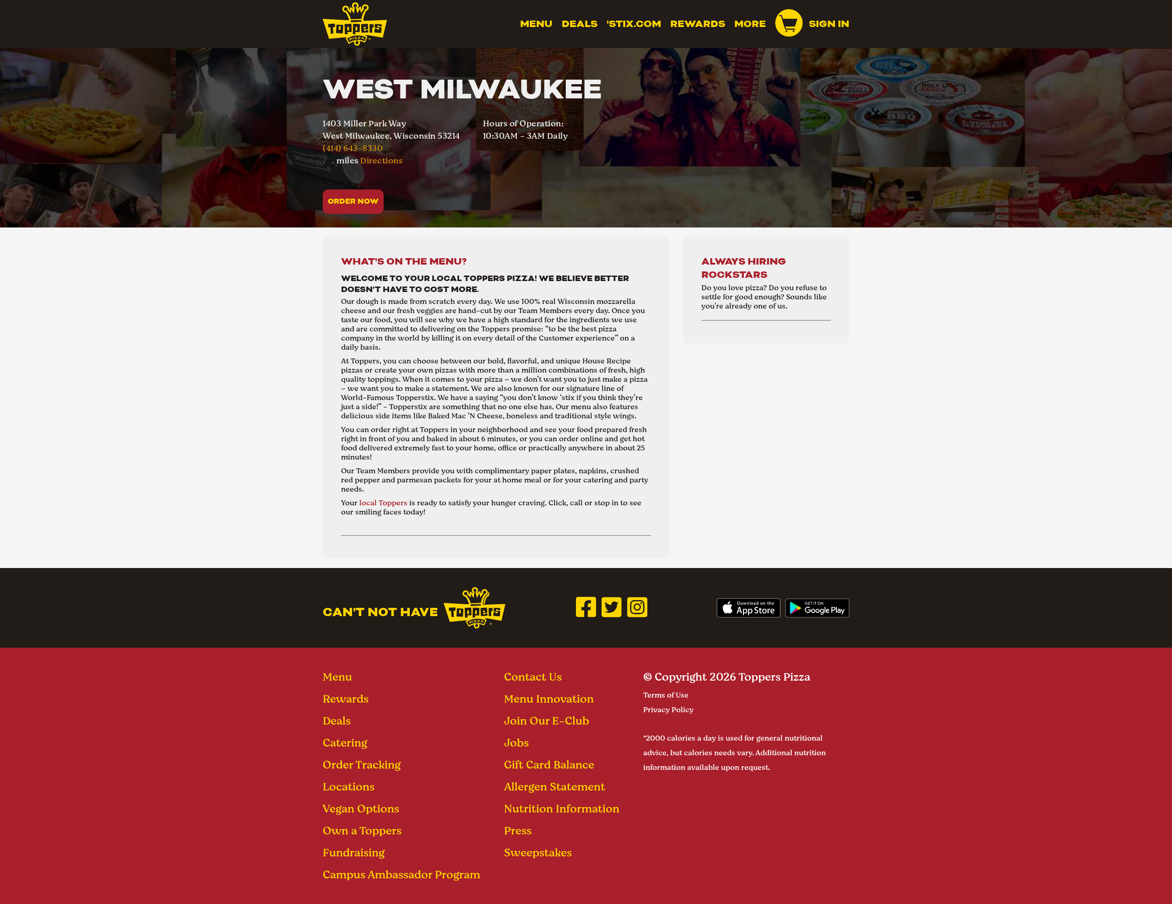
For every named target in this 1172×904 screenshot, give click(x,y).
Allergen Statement (554, 786)
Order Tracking (362, 765)
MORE (750, 24)
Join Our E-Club (546, 721)
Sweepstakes (538, 852)
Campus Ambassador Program (401, 874)
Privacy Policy (668, 710)
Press (518, 830)
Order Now (353, 201)
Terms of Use (666, 695)
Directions (381, 160)
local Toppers (383, 503)
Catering (345, 743)
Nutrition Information (561, 808)
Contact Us (533, 677)
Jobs (516, 743)
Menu (536, 24)
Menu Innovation (549, 699)
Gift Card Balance (549, 765)
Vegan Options (361, 808)
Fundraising (354, 852)
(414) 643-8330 (353, 148)
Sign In (829, 24)
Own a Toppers (362, 830)
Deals (579, 24)
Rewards (697, 24)
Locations (348, 786)
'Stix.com (634, 24)
